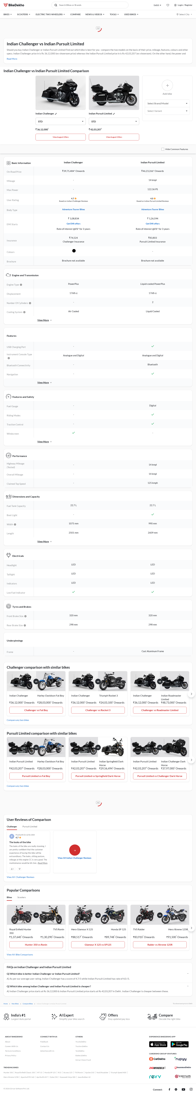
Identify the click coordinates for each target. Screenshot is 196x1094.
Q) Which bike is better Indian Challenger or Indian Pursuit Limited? (43, 973)
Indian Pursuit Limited (100, 113)
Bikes (9, 897)
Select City (184, 14)
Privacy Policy (10, 1055)
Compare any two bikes (18, 720)
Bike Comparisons (24, 954)
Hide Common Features (176, 149)
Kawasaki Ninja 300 (67, 1077)
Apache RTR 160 (27, 1077)
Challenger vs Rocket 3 (97, 710)
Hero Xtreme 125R (11, 1077)
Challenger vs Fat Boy (36, 710)
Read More (12, 58)
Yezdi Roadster (102, 1072)
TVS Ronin (79, 1072)
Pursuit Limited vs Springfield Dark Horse (98, 775)
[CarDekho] (157, 1059)
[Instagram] (191, 1089)
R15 (59, 1072)
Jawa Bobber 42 (84, 1077)
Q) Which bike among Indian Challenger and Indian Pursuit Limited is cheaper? (49, 986)
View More (43, 320)
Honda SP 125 (50, 1072)
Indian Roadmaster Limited (171, 697)
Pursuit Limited (30, 826)
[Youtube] (183, 1089)
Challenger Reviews (25, 877)
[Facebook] (169, 1089)
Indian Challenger (45, 113)
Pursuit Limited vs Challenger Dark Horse (159, 775)
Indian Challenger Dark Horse (173, 763)
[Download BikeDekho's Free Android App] (179, 1044)
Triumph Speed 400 (118, 1072)
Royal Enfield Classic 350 (25, 1072)
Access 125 (67, 1072)
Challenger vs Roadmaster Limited (159, 710)
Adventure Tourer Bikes (73, 209)
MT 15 (39, 1072)
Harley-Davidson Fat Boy (50, 695)
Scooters (21, 897)
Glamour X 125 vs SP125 (98, 944)
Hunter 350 (8, 1072)
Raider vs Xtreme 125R (159, 944)
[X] (176, 1089)
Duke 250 (54, 1077)
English (156, 5)
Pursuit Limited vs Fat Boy (36, 775)
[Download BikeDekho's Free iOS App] (158, 1044)
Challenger (12, 826)
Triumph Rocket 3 (108, 695)
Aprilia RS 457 (42, 1077)
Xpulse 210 (89, 1072)
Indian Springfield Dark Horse (111, 763)
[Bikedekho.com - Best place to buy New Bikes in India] (14, 5)
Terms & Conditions (13, 1051)
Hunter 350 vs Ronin (36, 944)
